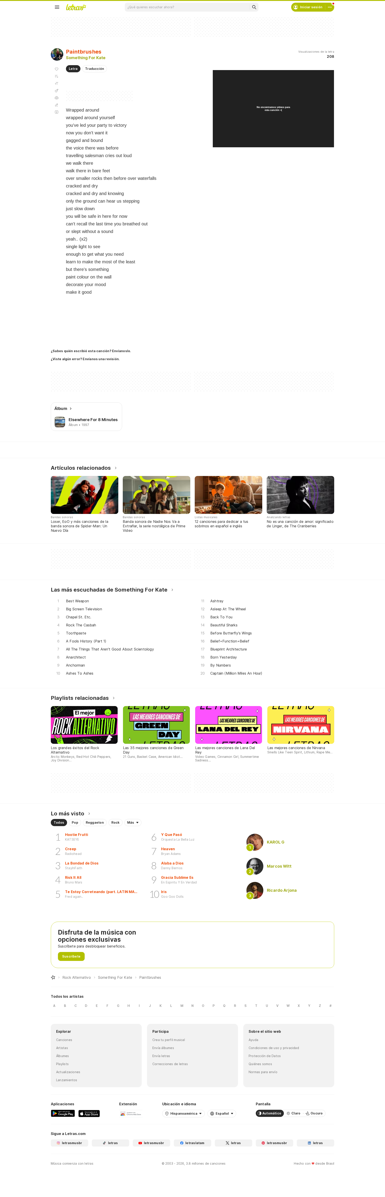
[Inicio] (53, 977)
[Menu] (57, 7)
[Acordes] (56, 90)
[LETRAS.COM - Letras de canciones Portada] (76, 7)
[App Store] (89, 1113)
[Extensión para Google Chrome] (131, 1113)
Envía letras (161, 1056)
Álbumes (62, 1056)
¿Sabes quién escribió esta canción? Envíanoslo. (91, 351)
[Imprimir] (56, 98)
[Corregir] (56, 105)
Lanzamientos (66, 1080)
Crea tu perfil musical (168, 1040)
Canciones (64, 1040)
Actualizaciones (68, 1072)
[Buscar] (254, 7)
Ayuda (253, 1040)
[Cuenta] (329, 7)
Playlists (62, 1064)
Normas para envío (263, 1072)
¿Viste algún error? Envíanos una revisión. (85, 359)
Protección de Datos (265, 1056)
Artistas (62, 1048)
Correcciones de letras (170, 1064)
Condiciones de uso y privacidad (274, 1048)
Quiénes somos (260, 1064)
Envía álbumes (163, 1048)
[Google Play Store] (63, 1113)
